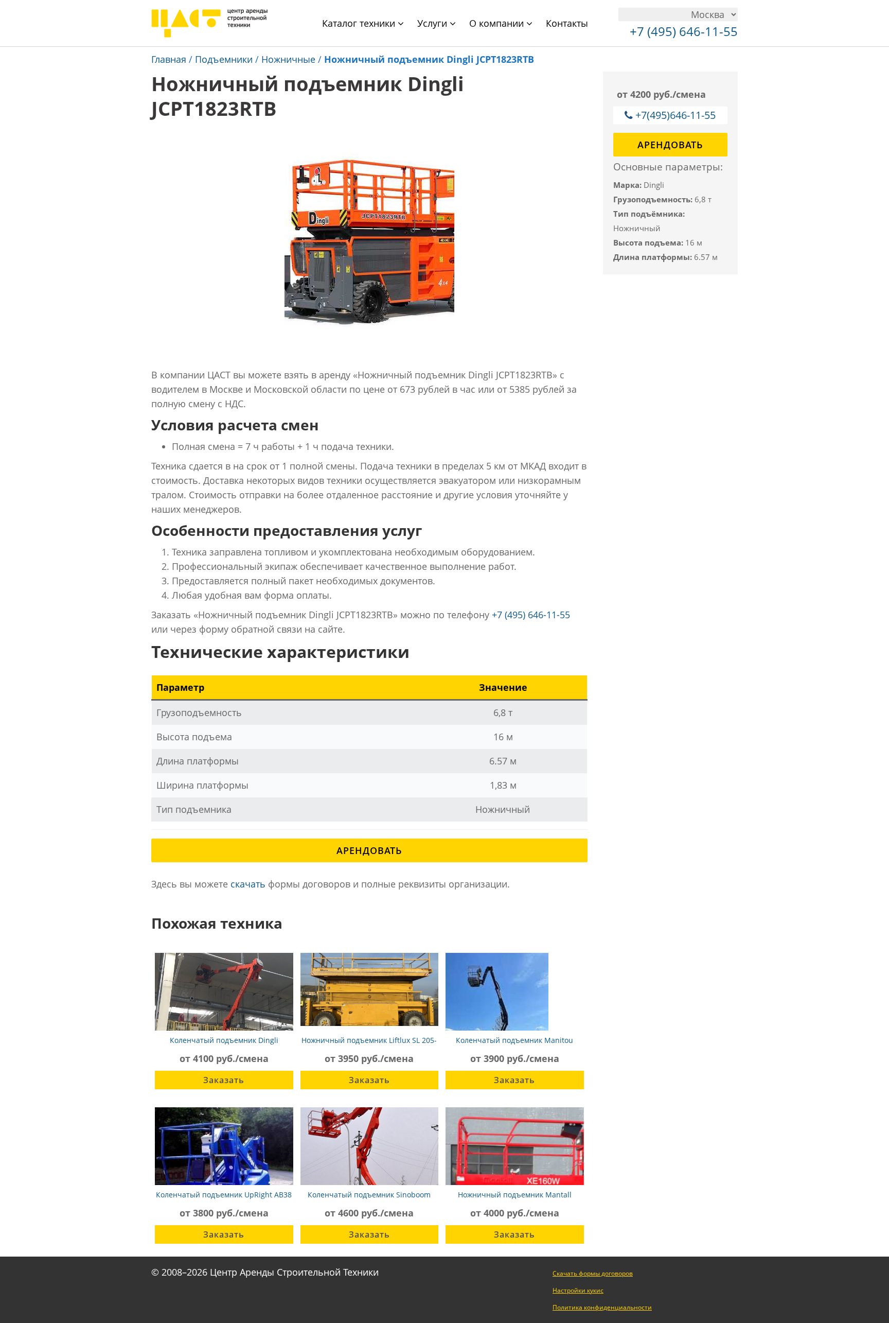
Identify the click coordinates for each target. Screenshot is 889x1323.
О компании (497, 23)
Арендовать (369, 850)
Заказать (223, 1080)
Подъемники (224, 59)
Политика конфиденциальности (602, 1307)
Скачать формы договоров (593, 1273)
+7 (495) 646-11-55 (531, 614)
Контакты (567, 23)
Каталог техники (360, 23)
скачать (247, 884)
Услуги (433, 23)
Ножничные (288, 59)
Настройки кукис (578, 1290)
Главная (168, 59)
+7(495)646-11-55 (675, 115)
